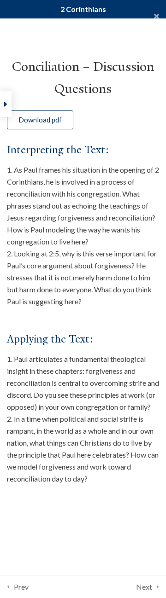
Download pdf (40, 120)
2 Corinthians (83, 9)
